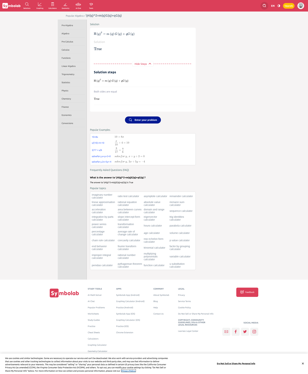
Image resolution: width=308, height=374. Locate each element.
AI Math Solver (95, 295)
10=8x (95, 137)
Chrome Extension (124, 332)
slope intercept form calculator (129, 218)
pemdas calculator (102, 265)
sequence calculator (181, 211)
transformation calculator (126, 225)
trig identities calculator (177, 218)
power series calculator (99, 225)
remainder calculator (181, 196)
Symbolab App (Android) (128, 295)
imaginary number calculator (102, 196)
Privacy (181, 295)
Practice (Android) (124, 307)
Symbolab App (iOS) (125, 314)
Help (155, 307)
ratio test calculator (128, 196)
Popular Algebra (75, 15)
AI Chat (91, 301)
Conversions (67, 123)
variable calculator (180, 256)
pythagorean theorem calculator (130, 265)
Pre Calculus (67, 41)
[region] (154, 364)
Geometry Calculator (97, 351)
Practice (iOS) (122, 326)
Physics (65, 90)
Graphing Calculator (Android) (130, 301)
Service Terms (184, 301)
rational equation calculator (127, 203)
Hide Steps (141, 63)
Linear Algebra (69, 66)
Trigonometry (68, 74)
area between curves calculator (129, 211)
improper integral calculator (101, 256)
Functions (66, 58)
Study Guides (94, 320)
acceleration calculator (99, 211)
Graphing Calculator (97, 345)
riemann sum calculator (177, 203)
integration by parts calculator (102, 218)
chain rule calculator (103, 240)
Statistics (66, 82)
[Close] (302, 363)
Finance (65, 107)
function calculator (154, 265)
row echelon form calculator (153, 240)
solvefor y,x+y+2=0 (101, 156)
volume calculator (180, 233)
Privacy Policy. (128, 371)
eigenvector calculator (150, 218)
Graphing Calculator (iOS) (128, 320)
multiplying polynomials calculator (151, 256)
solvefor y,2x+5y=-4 (101, 162)
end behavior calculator (99, 248)
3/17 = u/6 (97, 150)
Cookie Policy (184, 307)
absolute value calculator (152, 203)
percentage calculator (98, 233)
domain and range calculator (154, 211)
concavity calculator (129, 240)
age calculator (152, 233)
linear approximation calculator (103, 203)
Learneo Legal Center (188, 331)
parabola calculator (180, 225)
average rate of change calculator (128, 233)
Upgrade (289, 6)
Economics (67, 115)
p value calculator (180, 240)
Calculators (93, 339)
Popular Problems (96, 307)
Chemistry (66, 99)
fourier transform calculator (127, 248)
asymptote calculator (155, 196)
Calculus (65, 50)
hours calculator (153, 225)
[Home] (64, 293)
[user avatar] (300, 5)
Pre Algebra (67, 25)
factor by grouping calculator (180, 248)
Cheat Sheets (94, 332)
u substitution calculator (177, 265)
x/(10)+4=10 (98, 143)
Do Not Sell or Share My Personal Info (196, 314)
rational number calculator (127, 256)
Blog (155, 301)
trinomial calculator (154, 247)
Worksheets (93, 314)
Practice (91, 326)
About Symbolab (161, 295)
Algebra (65, 33)
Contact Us (158, 314)
